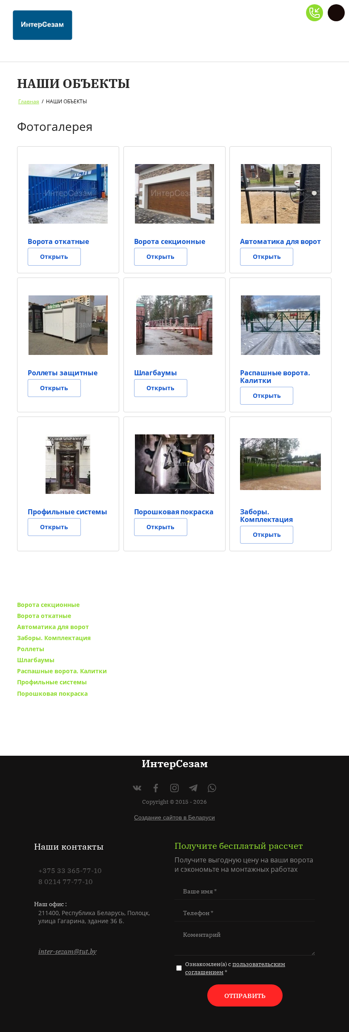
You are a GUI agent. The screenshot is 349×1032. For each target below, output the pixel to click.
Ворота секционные (48, 605)
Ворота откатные (44, 616)
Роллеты (30, 649)
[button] (314, 12)
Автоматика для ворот (53, 627)
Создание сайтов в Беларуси (174, 817)
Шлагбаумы (35, 660)
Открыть (54, 256)
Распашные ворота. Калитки (62, 671)
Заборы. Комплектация (54, 638)
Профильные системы (52, 682)
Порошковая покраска (52, 693)
